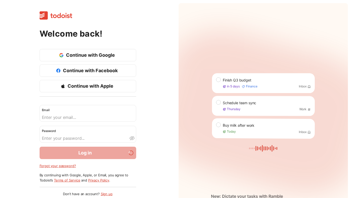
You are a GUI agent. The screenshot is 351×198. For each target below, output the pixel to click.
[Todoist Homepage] (56, 15)
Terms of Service (67, 180)
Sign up (107, 194)
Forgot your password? (58, 166)
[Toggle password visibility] (132, 138)
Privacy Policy (98, 180)
